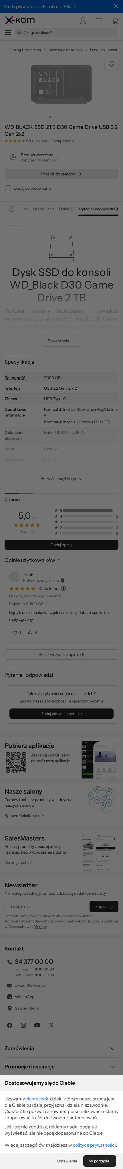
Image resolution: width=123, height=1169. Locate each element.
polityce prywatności (94, 1145)
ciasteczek (36, 1099)
